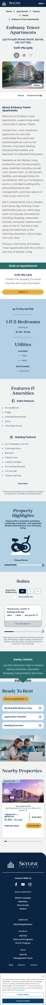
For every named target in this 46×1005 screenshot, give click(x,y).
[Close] (43, 976)
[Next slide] (43, 682)
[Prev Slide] (6, 946)
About (21, 95)
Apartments (22, 11)
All (22, 708)
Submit (22, 409)
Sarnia (25, 15)
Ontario (36, 11)
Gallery (36, 85)
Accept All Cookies (23, 1001)
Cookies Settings (23, 994)
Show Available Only (25, 713)
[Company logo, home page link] (11, 4)
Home (9, 11)
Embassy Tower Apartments (25, 19)
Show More (23, 600)
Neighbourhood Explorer (38, 795)
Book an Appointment (14, 854)
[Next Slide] (39, 946)
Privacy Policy (20, 990)
